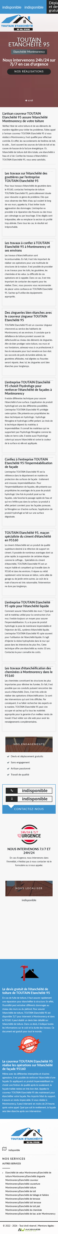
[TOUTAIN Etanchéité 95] (20, 23)
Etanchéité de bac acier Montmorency (37, 1214)
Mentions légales (46, 1226)
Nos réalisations (29, 71)
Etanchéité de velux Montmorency (21, 1173)
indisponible (11, 7)
